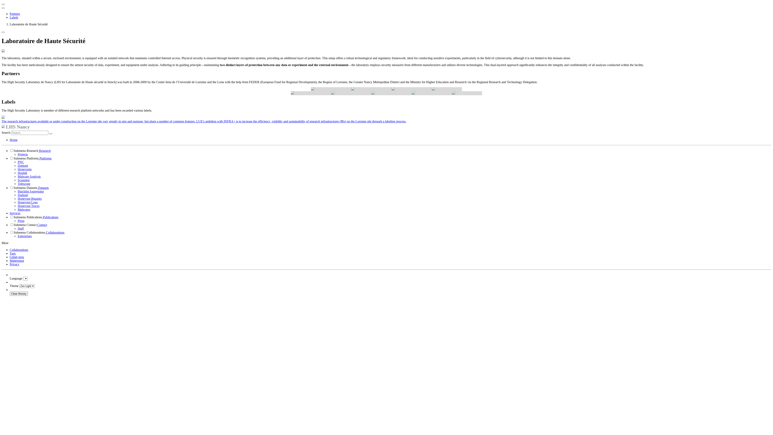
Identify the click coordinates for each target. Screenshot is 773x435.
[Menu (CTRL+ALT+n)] (3, 4)
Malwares (24, 209)
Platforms (45, 158)
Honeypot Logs (28, 202)
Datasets (43, 188)
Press (21, 221)
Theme (14, 286)
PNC (21, 162)
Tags (13, 253)
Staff (21, 228)
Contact (41, 225)
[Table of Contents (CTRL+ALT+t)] (3, 8)
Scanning (24, 180)
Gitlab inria (17, 257)
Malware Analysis (29, 176)
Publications (50, 217)
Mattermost (17, 260)
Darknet (23, 165)
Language (16, 278)
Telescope (24, 183)
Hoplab (22, 173)
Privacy (14, 264)
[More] (3, 32)
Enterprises (25, 236)
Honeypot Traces (28, 206)
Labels (14, 17)
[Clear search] (50, 133)
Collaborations (54, 232)
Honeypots (25, 169)
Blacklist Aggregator (31, 191)
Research (44, 150)
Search (6, 132)
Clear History (18, 293)
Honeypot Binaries (30, 198)
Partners (15, 14)
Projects (23, 154)
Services (15, 213)
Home (14, 140)
